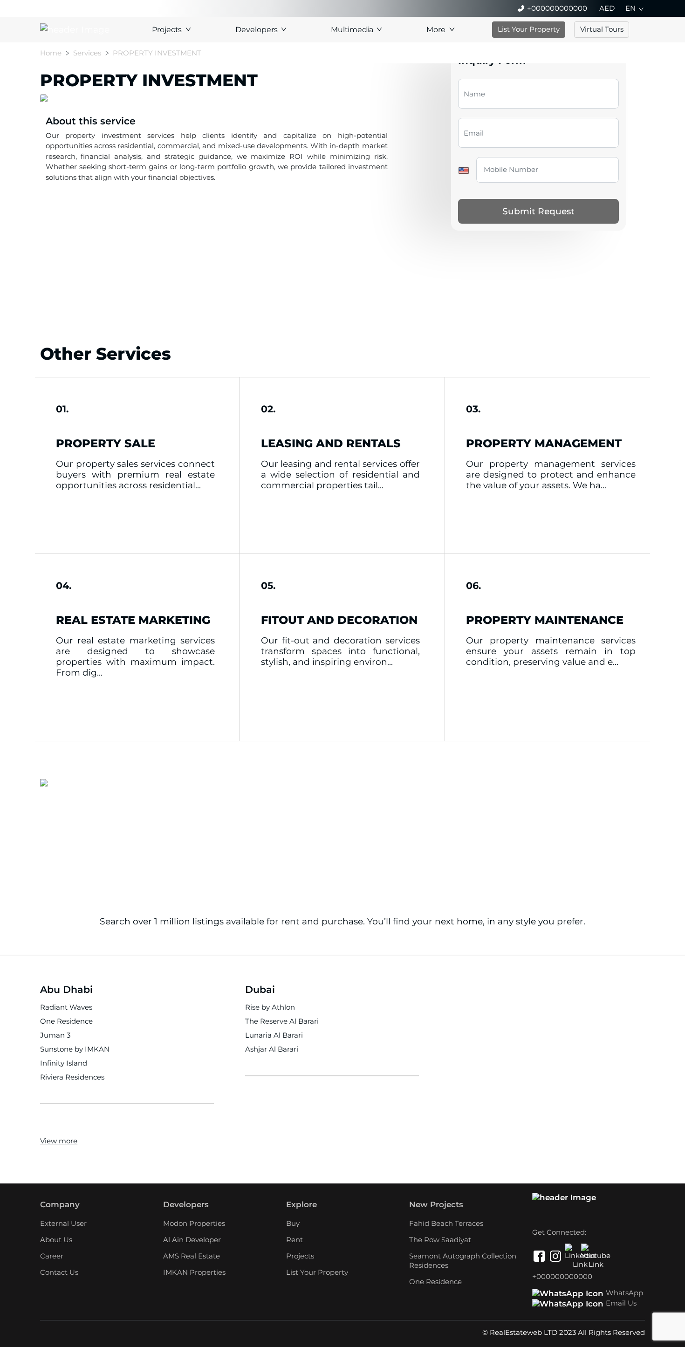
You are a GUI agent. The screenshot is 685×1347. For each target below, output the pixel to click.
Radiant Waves (66, 1007)
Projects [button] (167, 29)
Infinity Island (63, 1063)
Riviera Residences (72, 1077)
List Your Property (529, 29)
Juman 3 (55, 1035)
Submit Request (538, 211)
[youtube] (588, 1251)
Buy (293, 1223)
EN (630, 8)
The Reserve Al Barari (282, 1021)
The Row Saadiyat (440, 1239)
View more (58, 1140)
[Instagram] (555, 1258)
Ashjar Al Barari (271, 1049)
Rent (294, 1239)
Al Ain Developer (192, 1239)
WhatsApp (624, 1292)
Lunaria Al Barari (274, 1035)
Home (51, 52)
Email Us (621, 1303)
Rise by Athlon (270, 1007)
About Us (56, 1239)
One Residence (66, 1021)
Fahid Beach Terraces (446, 1223)
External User (63, 1223)
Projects (300, 1255)
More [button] (435, 29)
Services (87, 52)
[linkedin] (572, 1251)
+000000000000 (557, 8)
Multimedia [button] (352, 29)
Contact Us (59, 1272)
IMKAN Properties (194, 1272)
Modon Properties (194, 1223)
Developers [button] (256, 29)
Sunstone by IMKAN (75, 1049)
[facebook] (539, 1258)
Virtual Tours (601, 29)
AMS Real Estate (191, 1255)
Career (51, 1255)
